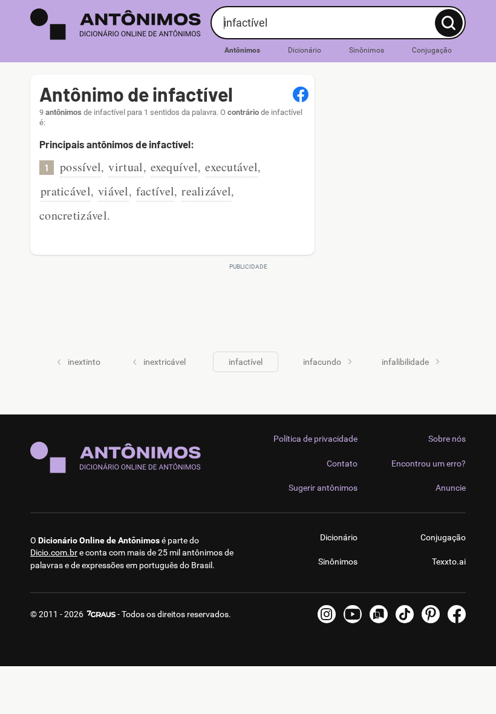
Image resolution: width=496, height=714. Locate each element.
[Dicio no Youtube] (353, 614)
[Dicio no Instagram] (327, 614)
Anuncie (451, 488)
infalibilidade (405, 362)
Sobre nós (447, 439)
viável (113, 191)
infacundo (322, 362)
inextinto (84, 362)
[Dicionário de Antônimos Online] (115, 24)
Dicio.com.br (53, 552)
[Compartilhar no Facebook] (300, 94)
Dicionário (304, 50)
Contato (342, 463)
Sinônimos (366, 50)
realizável (206, 191)
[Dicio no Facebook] (457, 614)
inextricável (164, 362)
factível (155, 191)
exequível (174, 167)
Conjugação (432, 50)
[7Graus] (100, 614)
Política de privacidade (315, 439)
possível (80, 167)
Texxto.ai (449, 561)
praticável (66, 191)
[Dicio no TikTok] (405, 614)
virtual (125, 167)
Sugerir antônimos (323, 488)
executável (231, 167)
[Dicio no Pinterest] (431, 614)
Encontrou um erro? (428, 463)
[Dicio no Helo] (379, 614)
